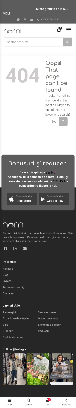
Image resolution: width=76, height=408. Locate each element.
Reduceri (43, 331)
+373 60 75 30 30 (50, 19)
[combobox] (33, 42)
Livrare (7, 281)
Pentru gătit (10, 312)
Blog (5, 274)
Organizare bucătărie (16, 318)
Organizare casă (48, 318)
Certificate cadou (13, 337)
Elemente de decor (49, 324)
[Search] (67, 42)
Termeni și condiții (14, 287)
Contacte (8, 293)
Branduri (8, 331)
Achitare (8, 268)
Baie (5, 324)
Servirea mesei (47, 312)
